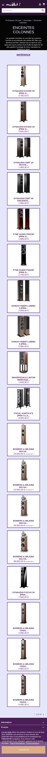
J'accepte (23, 750)
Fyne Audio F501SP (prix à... (23, 235)
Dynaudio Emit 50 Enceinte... (23, 199)
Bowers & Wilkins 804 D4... (23, 450)
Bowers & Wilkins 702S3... (23, 701)
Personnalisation (32, 743)
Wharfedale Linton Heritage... (23, 378)
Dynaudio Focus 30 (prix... (23, 593)
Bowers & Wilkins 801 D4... (23, 557)
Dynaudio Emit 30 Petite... (23, 163)
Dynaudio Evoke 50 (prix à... (23, 92)
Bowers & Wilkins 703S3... (23, 665)
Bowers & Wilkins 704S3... (23, 629)
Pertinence (23, 54)
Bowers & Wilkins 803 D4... (23, 486)
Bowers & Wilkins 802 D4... (23, 522)
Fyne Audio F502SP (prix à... (23, 271)
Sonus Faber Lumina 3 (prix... (23, 307)
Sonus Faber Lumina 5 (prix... (23, 343)
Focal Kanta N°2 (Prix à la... (23, 414)
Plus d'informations (17, 743)
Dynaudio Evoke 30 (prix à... (23, 128)
